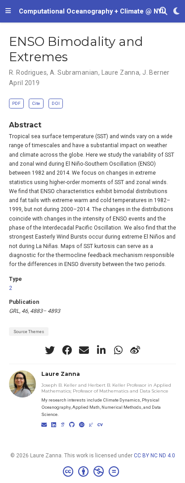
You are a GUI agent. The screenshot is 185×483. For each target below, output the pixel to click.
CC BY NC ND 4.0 (154, 455)
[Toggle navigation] (8, 11)
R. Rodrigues (28, 72)
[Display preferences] (176, 11)
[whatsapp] (118, 350)
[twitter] (50, 350)
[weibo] (135, 350)
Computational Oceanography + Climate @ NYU (92, 11)
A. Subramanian (74, 72)
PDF (16, 103)
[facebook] (67, 350)
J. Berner (156, 72)
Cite (36, 103)
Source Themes (28, 331)
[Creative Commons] (93, 472)
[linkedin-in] (101, 350)
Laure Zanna (120, 72)
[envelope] (84, 350)
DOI (56, 103)
